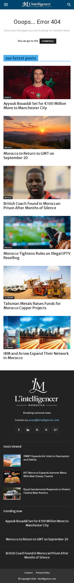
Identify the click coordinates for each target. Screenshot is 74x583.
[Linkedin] (27, 429)
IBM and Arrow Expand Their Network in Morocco (36, 355)
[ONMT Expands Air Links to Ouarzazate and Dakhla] (12, 460)
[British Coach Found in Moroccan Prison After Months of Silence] (37, 182)
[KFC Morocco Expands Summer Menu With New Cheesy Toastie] (12, 477)
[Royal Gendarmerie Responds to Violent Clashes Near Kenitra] (12, 494)
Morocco (8, 147)
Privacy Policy (43, 572)
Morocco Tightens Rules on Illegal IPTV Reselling (36, 255)
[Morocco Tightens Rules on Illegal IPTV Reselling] (37, 232)
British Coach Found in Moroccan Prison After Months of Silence (31, 205)
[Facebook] (18, 429)
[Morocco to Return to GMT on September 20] (37, 132)
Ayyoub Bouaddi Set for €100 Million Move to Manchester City (34, 105)
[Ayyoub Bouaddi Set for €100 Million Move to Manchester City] (37, 82)
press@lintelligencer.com (44, 420)
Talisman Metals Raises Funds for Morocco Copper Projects (32, 305)
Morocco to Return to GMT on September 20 (28, 155)
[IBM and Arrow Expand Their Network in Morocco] (37, 332)
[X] (46, 429)
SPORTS (7, 98)
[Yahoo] (55, 429)
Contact (28, 572)
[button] (5, 4)
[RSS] (37, 429)
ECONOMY (8, 298)
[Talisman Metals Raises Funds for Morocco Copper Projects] (37, 282)
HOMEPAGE (48, 41)
